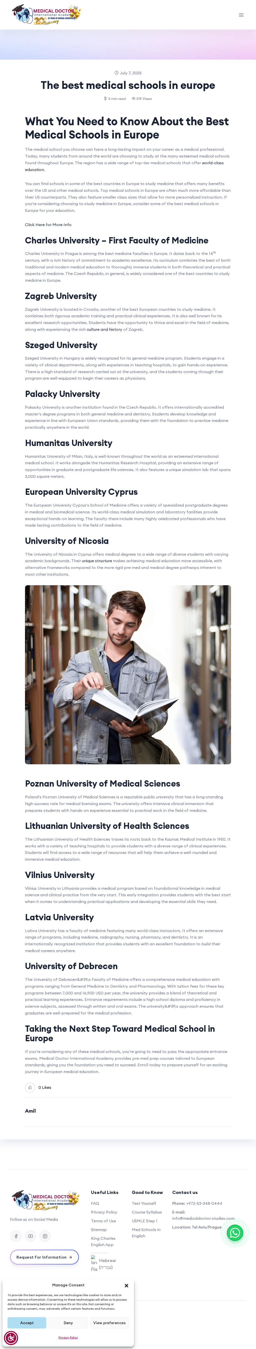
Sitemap (99, 1229)
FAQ (95, 1203)
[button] (126, 1285)
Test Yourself (144, 1203)
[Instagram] (45, 1236)
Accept (27, 1322)
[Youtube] (30, 1236)
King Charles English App (103, 1241)
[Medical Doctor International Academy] (47, 15)
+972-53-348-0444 (204, 1203)
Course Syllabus (147, 1212)
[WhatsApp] (235, 1233)
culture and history (104, 329)
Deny (68, 1322)
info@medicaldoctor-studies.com (203, 1218)
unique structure (97, 560)
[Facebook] (16, 1236)
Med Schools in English (146, 1232)
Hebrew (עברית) (107, 1264)
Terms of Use (103, 1220)
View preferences (109, 1322)
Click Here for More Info (48, 224)
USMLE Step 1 (145, 1220)
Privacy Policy (68, 1337)
